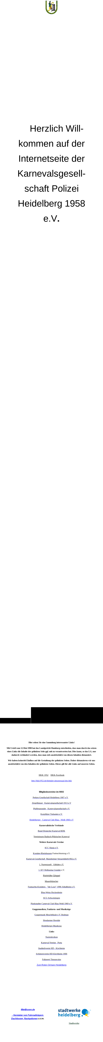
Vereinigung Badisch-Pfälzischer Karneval (51, 836)
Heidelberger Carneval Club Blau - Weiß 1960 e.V (52, 820)
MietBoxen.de (28, 1009)
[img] (51, 369)
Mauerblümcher (51, 881)
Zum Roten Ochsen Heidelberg (51, 965)
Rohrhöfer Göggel (51, 876)
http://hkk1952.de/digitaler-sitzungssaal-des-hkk (51, 781)
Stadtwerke (74, 1023)
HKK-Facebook (57, 775)
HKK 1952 (43, 775)
